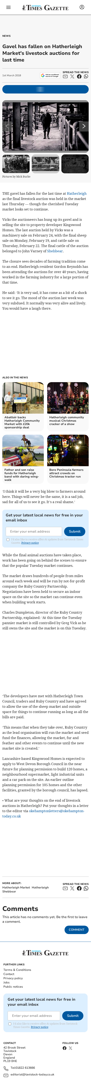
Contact (8, 974)
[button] (8, 7)
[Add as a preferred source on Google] (50, 75)
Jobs (6, 982)
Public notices (13, 987)
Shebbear (55, 251)
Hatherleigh (77, 193)
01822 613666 (25, 1068)
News (6, 36)
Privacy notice (30, 542)
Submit (74, 531)
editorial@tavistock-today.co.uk (32, 1074)
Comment (76, 930)
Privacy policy (13, 978)
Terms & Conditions (17, 970)
